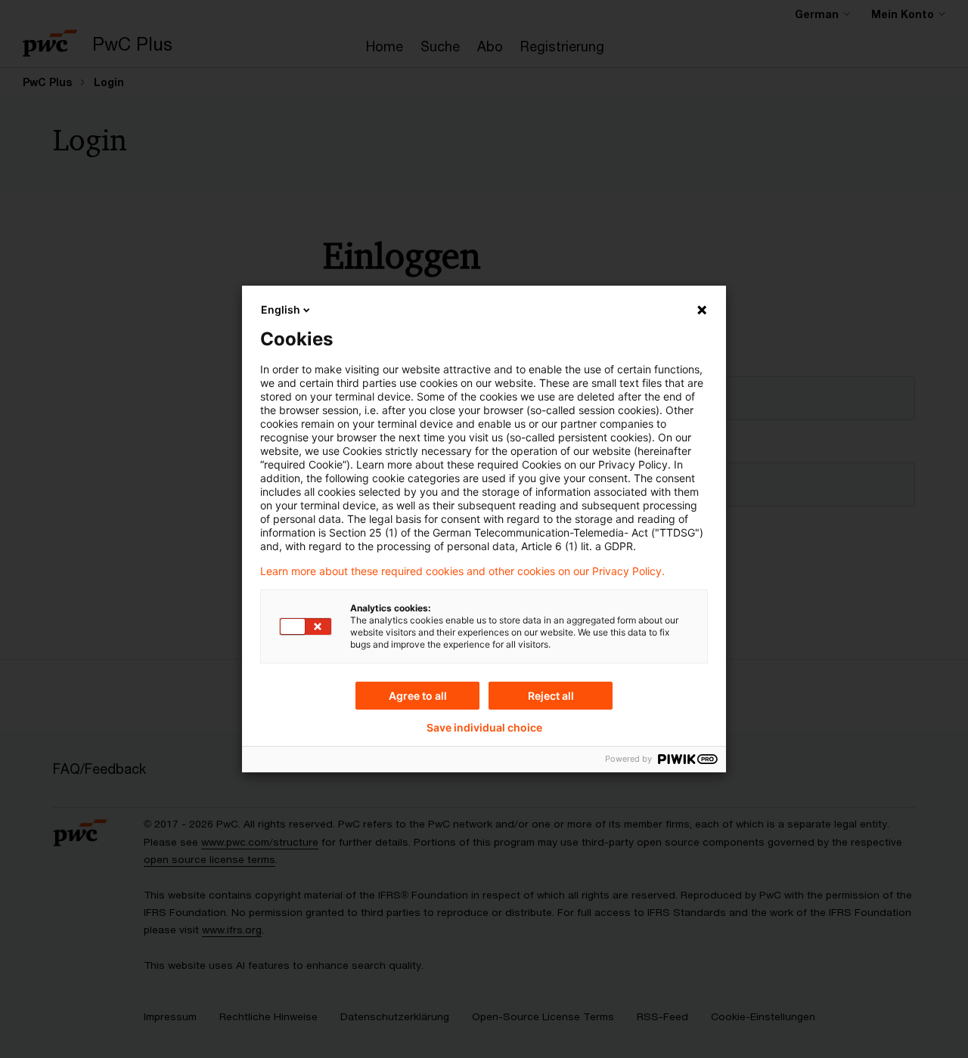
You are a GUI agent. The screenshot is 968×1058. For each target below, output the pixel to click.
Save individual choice (484, 728)
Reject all (551, 695)
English (280, 309)
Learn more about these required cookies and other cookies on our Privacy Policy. (462, 571)
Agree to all (418, 695)
